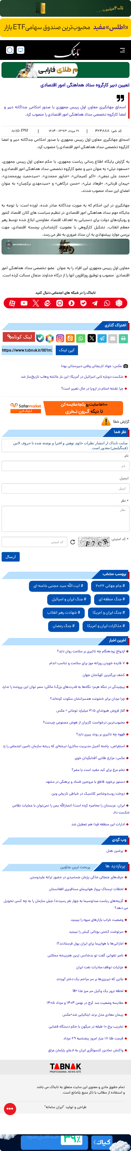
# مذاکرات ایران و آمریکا (106, 626)
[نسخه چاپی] (123, 338)
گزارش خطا (121, 422)
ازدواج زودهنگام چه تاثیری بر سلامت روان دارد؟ (91, 651)
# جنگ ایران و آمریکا (109, 613)
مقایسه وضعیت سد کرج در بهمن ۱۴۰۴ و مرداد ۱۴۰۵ (85, 1003)
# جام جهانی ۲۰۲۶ (110, 586)
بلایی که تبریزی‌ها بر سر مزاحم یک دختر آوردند (89, 979)
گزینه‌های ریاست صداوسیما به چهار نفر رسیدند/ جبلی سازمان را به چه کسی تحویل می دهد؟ (66, 905)
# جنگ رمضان (64, 626)
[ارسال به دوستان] (112, 338)
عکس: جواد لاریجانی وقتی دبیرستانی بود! (91, 366)
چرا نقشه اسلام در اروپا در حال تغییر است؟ (92, 389)
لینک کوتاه (22, 336)
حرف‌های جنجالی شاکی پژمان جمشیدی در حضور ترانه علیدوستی (76, 877)
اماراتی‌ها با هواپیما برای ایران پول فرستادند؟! (90, 944)
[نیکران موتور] (65, 247)
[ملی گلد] (65, 8)
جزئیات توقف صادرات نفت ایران (99, 967)
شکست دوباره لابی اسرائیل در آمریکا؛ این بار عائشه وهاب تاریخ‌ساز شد (72, 377)
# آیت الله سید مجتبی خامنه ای (58, 586)
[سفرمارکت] (65, 408)
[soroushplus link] (71, 303)
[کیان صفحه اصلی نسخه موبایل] (65, 1142)
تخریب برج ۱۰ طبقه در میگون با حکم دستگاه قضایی (86, 1027)
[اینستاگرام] (59, 337)
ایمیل (124, 478)
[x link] (36, 303)
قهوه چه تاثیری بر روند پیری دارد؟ (100, 734)
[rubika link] (119, 303)
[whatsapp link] (107, 303)
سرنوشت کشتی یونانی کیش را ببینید (96, 932)
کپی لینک (67, 350)
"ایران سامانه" (54, 1107)
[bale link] (83, 303)
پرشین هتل (114, 851)
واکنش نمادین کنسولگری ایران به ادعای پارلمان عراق (85, 1050)
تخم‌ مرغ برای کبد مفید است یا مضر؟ (98, 770)
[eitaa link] (47, 303)
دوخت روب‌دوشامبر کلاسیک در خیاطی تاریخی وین (88, 794)
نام (127, 456)
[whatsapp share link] (80, 338)
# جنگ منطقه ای (112, 599)
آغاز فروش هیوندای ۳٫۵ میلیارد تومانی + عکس (90, 711)
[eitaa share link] (70, 338)
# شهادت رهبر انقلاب (63, 613)
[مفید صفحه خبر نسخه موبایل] (65, 27)
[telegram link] (95, 303)
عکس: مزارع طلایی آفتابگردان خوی (100, 758)
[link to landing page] (67, 50)
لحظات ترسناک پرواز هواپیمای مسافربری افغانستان (86, 889)
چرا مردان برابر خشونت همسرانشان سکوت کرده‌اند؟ (87, 699)
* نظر (125, 501)
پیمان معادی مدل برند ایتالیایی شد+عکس (92, 1015)
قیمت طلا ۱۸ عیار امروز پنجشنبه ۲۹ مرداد (93, 1039)
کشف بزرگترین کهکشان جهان (104, 675)
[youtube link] (24, 303)
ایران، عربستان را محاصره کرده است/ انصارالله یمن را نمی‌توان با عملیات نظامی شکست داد (70, 809)
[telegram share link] (102, 338)
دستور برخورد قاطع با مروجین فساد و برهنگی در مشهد (85, 782)
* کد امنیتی (120, 539)
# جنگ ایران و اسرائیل (69, 599)
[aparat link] (12, 303)
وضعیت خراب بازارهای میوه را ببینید (97, 920)
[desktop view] (20, 50)
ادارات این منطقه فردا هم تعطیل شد (98, 824)
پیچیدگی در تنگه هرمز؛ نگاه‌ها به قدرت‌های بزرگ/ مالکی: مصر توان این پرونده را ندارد (63, 687)
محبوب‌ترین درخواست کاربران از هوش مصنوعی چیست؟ (84, 723)
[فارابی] (65, 70)
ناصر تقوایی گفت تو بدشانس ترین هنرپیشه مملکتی (85, 956)
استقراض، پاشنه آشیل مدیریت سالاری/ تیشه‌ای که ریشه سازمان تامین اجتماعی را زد (64, 746)
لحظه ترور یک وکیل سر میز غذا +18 (98, 991)
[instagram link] (59, 303)
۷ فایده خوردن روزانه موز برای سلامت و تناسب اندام (87, 663)
